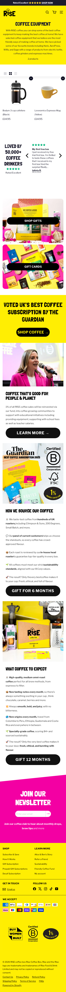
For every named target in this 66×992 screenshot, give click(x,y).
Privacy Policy (22, 977)
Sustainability (41, 864)
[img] (13, 169)
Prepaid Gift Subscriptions (15, 869)
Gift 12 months (33, 759)
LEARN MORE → (33, 433)
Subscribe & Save (11, 854)
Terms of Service (28, 981)
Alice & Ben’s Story (43, 854)
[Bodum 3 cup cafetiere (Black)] (17, 100)
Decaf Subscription (12, 873)
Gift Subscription (11, 864)
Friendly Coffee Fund (44, 869)
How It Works (9, 859)
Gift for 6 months (33, 590)
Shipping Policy (10, 981)
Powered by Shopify (12, 985)
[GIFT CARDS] (33, 267)
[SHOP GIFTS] (33, 221)
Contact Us (8, 977)
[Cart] (54, 12)
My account (40, 873)
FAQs (41, 981)
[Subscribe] (48, 814)
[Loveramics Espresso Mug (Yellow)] (49, 100)
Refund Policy (38, 977)
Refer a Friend (41, 859)
